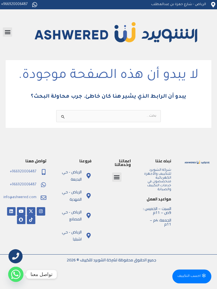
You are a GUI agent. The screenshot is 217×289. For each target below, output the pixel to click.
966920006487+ (14, 4)
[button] (7, 32)
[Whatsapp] (15, 274)
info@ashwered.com (19, 198)
